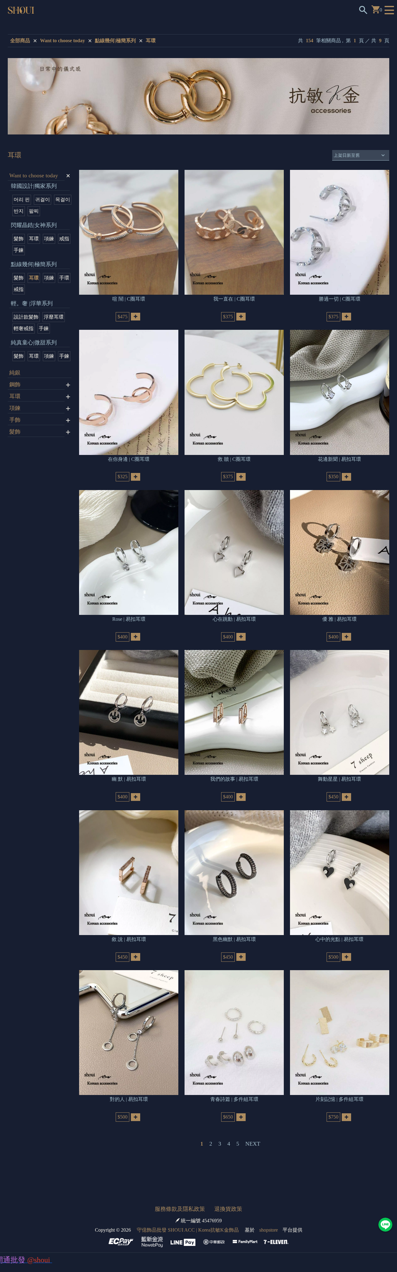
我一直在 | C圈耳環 (234, 299)
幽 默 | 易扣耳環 (129, 779)
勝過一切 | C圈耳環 (339, 299)
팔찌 (34, 211)
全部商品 (20, 40)
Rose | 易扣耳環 (128, 619)
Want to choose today (62, 40)
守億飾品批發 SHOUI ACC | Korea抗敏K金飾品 (188, 1230)
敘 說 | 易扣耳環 (129, 939)
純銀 (14, 373)
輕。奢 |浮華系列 (32, 303)
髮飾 (19, 238)
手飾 (14, 420)
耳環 (151, 40)
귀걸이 (42, 199)
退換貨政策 (228, 1209)
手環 (64, 277)
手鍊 (19, 250)
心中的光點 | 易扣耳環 (339, 939)
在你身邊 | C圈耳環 (128, 459)
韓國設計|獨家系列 (34, 186)
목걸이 (62, 199)
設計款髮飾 (26, 317)
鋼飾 (14, 384)
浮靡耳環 (54, 317)
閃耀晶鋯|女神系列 (34, 225)
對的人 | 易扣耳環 (129, 1099)
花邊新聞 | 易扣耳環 (339, 459)
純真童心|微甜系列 (34, 342)
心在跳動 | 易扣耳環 (234, 619)
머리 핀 (22, 199)
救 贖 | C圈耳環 (234, 459)
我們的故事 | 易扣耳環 (234, 779)
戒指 (64, 238)
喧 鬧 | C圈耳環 (128, 299)
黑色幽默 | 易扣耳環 (234, 939)
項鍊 (49, 238)
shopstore (268, 1230)
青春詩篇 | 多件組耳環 (234, 1099)
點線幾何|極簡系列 (115, 40)
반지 (19, 211)
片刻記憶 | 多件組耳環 (339, 1099)
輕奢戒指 (23, 328)
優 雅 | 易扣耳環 (339, 619)
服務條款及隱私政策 (180, 1209)
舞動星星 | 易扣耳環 (339, 779)
